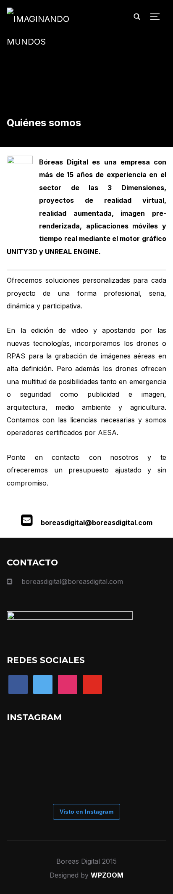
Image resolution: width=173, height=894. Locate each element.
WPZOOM (107, 875)
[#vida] (90, 747)
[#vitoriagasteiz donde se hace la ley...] (57, 781)
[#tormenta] (124, 747)
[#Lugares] (23, 747)
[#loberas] (23, 781)
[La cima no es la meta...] (57, 747)
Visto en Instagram (86, 811)
